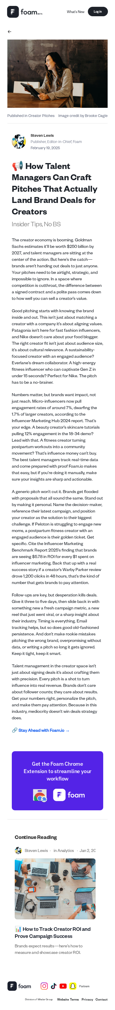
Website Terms (68, 999)
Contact (102, 999)
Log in (98, 11)
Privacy (87, 999)
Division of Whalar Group (39, 999)
